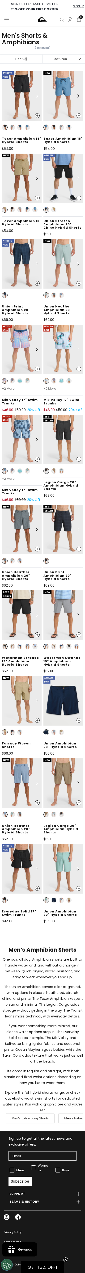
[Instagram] (6, 1217)
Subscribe (20, 1181)
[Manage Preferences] (7, 1265)
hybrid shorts (41, 1092)
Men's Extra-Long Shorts (30, 1118)
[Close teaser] (65, 1259)
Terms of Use (12, 1242)
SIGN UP (78, 6)
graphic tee (53, 1104)
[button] (5, 127)
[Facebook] (18, 1217)
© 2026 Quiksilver (15, 1264)
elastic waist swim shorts (33, 1098)
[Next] (35, 96)
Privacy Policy (12, 1232)
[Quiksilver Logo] (42, 19)
